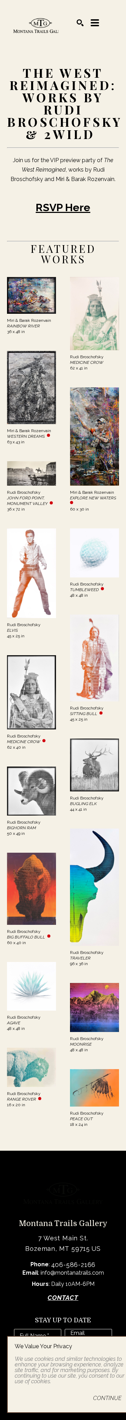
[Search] (80, 22)
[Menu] (95, 22)
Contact (63, 1297)
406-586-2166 (73, 1264)
